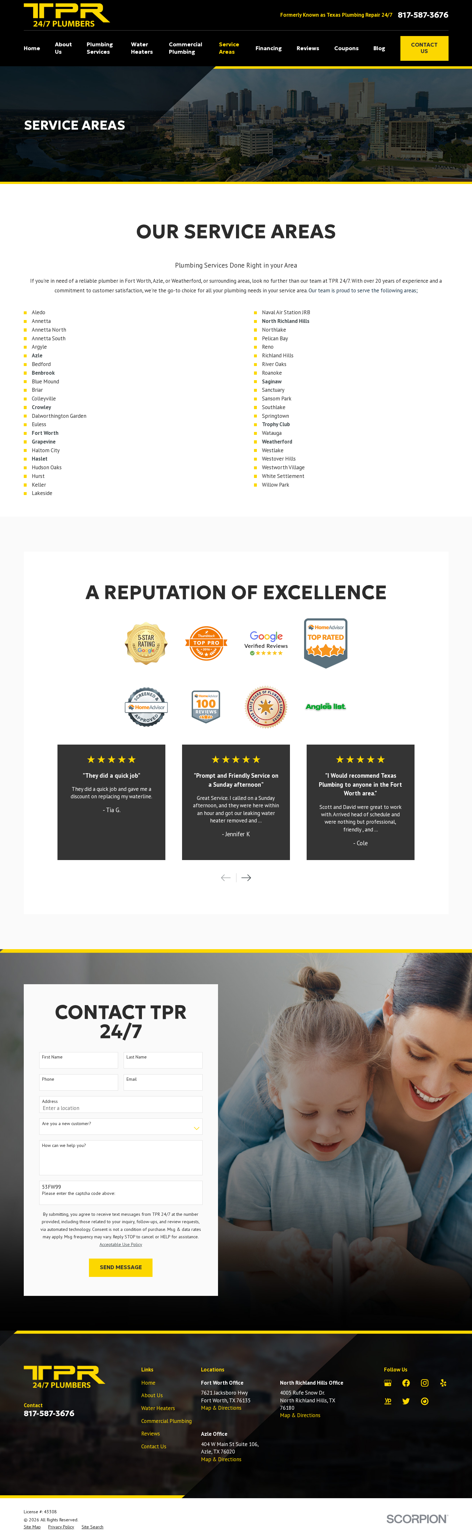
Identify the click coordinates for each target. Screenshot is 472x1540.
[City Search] (424, 1401)
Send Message (121, 1267)
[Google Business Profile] (387, 1383)
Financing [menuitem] (269, 48)
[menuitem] (32, 1527)
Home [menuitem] (32, 48)
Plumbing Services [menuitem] (100, 48)
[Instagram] (424, 1383)
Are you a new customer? (66, 1123)
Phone (48, 1079)
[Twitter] (406, 1401)
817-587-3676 (423, 15)
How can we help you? (64, 1145)
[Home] (67, 15)
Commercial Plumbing (166, 1421)
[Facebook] (406, 1383)
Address (50, 1101)
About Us (152, 1395)
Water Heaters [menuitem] (142, 48)
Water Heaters (158, 1408)
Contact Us (424, 48)
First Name (52, 1057)
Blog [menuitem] (379, 48)
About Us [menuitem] (63, 48)
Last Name (137, 1057)
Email (132, 1079)
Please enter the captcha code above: (78, 1193)
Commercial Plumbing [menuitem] (185, 48)
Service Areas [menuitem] (229, 48)
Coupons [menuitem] (346, 48)
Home (148, 1382)
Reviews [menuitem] (308, 48)
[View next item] (246, 878)
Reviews (150, 1433)
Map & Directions (221, 1407)
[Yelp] (443, 1383)
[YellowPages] (387, 1401)
